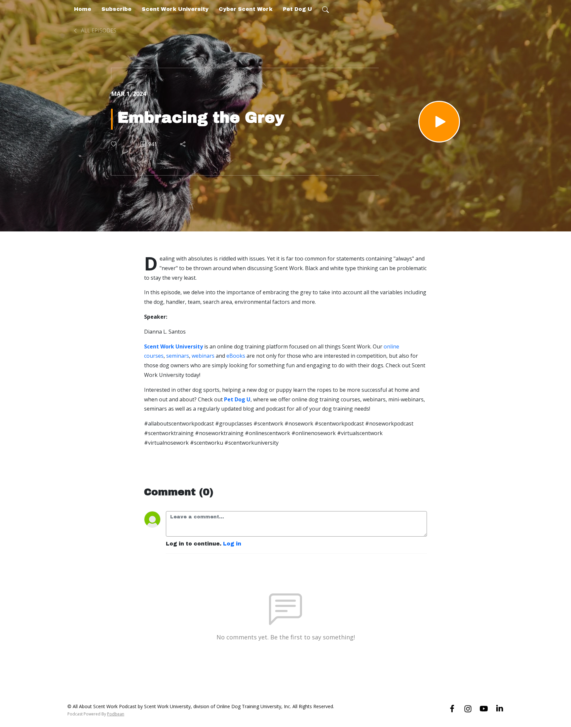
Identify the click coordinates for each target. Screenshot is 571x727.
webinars (203, 355)
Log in (232, 543)
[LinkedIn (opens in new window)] (500, 708)
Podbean (115, 714)
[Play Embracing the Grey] (439, 121)
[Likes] (114, 144)
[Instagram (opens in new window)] (468, 708)
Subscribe (116, 9)
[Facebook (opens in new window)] (452, 708)
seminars (177, 355)
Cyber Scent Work (246, 9)
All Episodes (98, 30)
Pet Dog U (297, 9)
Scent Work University (175, 9)
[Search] (325, 9)
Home (82, 9)
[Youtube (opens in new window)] (484, 708)
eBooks (235, 355)
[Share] (183, 144)
